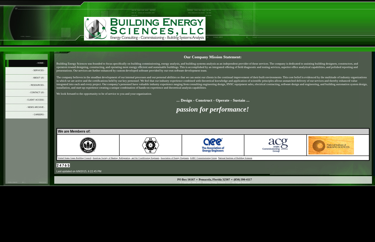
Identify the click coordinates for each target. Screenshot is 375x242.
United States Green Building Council (74, 158)
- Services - (38, 70)
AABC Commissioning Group (203, 158)
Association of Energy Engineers (174, 158)
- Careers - (39, 115)
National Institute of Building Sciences (235, 158)
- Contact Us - (37, 92)
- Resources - (37, 85)
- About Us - (38, 78)
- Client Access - (35, 100)
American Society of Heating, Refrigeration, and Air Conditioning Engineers (125, 158)
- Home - (40, 63)
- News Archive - (35, 107)
